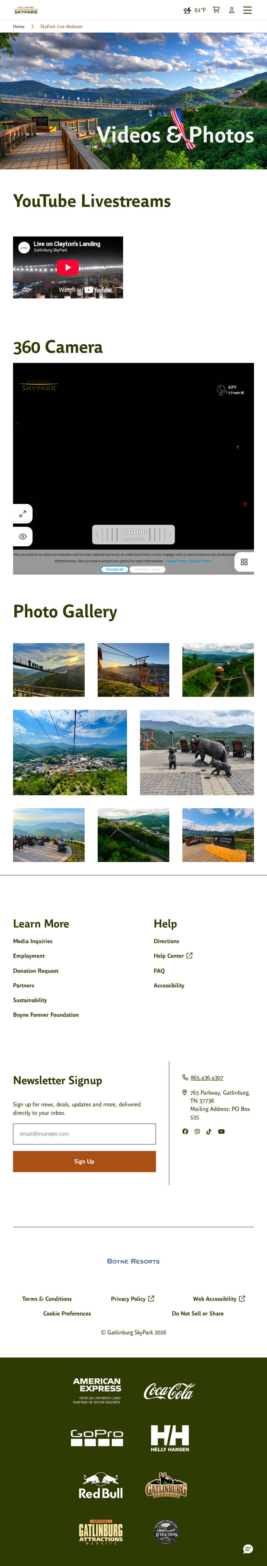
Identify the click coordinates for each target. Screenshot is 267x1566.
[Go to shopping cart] (216, 10)
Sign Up (84, 1161)
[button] (248, 1549)
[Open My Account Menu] (232, 10)
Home (18, 26)
